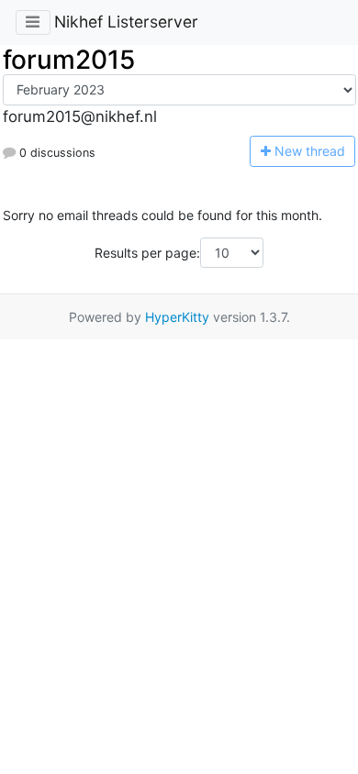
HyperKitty (177, 317)
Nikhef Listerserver (126, 21)
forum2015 (69, 59)
